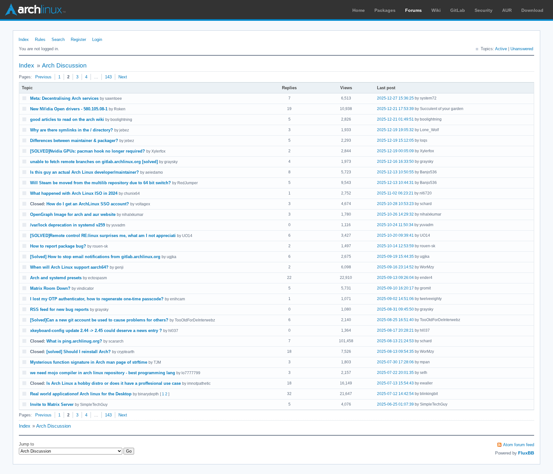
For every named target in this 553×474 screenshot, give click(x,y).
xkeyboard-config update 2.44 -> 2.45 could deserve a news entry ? (96, 330)
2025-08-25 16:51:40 (395, 320)
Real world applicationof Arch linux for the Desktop (81, 393)
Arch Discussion (64, 65)
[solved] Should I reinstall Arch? (78, 351)
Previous (43, 77)
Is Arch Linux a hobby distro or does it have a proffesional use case (113, 383)
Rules (40, 39)
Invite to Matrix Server (52, 404)
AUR (507, 10)
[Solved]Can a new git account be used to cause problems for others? (99, 320)
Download (532, 10)
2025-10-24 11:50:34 (395, 225)
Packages (385, 10)
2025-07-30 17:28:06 (395, 362)
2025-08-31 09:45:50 (395, 309)
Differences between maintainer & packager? (74, 140)
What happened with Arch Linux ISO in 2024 (73, 193)
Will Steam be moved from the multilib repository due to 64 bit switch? (100, 182)
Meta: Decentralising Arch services (64, 98)
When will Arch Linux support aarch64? (69, 267)
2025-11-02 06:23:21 (395, 193)
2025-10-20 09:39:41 (395, 235)
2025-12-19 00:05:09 (395, 151)
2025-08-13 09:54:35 (395, 351)
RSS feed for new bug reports (59, 309)
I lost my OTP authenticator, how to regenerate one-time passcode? (97, 298)
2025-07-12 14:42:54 (395, 393)
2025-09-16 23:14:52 (395, 267)
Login (97, 39)
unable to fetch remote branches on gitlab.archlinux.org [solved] (94, 161)
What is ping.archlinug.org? (74, 341)
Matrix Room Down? (50, 288)
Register (78, 39)
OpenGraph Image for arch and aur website (73, 214)
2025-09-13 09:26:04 (395, 277)
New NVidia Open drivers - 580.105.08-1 (69, 109)
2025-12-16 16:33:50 (395, 161)
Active (501, 48)
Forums (413, 10)
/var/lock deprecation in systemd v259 (67, 225)
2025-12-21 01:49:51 (395, 119)
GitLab (457, 10)
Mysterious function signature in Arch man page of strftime (88, 362)
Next (122, 77)
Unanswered (521, 48)
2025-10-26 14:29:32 (395, 214)
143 (108, 77)
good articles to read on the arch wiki (67, 119)
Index (24, 39)
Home (358, 10)
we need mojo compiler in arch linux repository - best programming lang (102, 372)
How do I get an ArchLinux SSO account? (87, 203)
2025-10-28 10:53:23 (395, 203)
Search (58, 39)
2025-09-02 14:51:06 (395, 298)
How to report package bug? (58, 246)
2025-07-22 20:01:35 (395, 372)
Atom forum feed (518, 444)
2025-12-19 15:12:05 (395, 140)
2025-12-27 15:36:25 (395, 98)
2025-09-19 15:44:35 (395, 256)
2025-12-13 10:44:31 (395, 182)
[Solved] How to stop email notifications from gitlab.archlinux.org (95, 256)
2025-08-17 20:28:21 (395, 330)
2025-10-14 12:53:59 (395, 246)
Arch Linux (35, 9)
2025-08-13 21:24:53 (395, 341)
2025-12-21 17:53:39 (395, 109)
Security (484, 10)
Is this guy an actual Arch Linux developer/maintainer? (84, 172)
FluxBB (526, 452)
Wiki (436, 10)
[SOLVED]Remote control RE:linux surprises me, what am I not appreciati (103, 235)
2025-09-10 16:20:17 (395, 288)
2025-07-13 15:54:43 (395, 383)
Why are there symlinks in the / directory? (71, 130)
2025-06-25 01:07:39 (395, 404)
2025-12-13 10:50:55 (395, 172)
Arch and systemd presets (56, 277)
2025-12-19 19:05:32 (395, 130)
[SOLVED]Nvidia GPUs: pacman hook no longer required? (87, 151)
